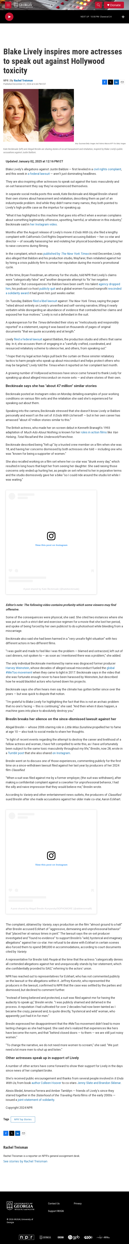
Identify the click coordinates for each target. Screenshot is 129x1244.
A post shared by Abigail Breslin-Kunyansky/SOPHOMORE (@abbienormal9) (51, 908)
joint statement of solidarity (36, 1100)
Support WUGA (56, 1211)
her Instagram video (43, 224)
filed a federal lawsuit (28, 339)
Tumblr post (16, 753)
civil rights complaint (107, 169)
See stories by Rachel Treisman (25, 1161)
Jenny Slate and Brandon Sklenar (99, 1083)
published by (66, 253)
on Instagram (61, 753)
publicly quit (47, 288)
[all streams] (124, 16)
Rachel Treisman (23, 80)
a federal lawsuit (39, 173)
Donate (115, 5)
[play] (9, 17)
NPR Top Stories (23, 1119)
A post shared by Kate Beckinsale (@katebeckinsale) (51, 589)
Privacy (78, 1203)
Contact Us (54, 1203)
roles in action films (94, 432)
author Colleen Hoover (46, 1083)
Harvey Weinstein (17, 668)
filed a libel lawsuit (44, 301)
